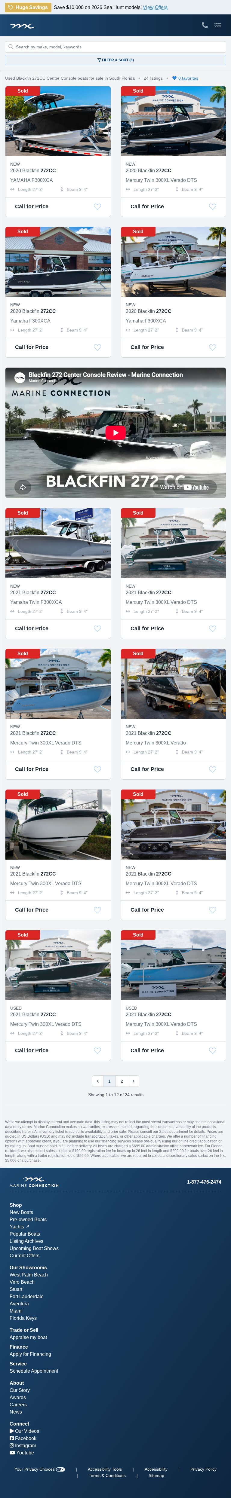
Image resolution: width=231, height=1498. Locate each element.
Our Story (20, 1390)
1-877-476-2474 (204, 1182)
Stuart (16, 1289)
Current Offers (24, 1255)
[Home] (63, 1182)
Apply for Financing (30, 1354)
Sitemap (156, 1475)
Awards (18, 1397)
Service (18, 1363)
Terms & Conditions (107, 1475)
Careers (18, 1404)
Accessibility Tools (105, 1469)
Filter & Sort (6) (117, 60)
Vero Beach (22, 1282)
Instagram (25, 1445)
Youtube (24, 1452)
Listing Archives (26, 1241)
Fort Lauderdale (27, 1296)
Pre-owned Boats (28, 1219)
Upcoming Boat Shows (34, 1248)
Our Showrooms (28, 1267)
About (17, 1383)
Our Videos (26, 1431)
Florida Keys (23, 1318)
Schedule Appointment (34, 1371)
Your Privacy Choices (35, 1469)
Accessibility (156, 1469)
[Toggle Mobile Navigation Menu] (217, 25)
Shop (16, 1205)
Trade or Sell (24, 1330)
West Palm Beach (29, 1274)
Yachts (17, 1226)
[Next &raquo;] (133, 1081)
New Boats (21, 1212)
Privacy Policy (203, 1469)
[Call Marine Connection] (205, 25)
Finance (19, 1347)
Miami (16, 1310)
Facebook (25, 1438)
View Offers (155, 8)
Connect (19, 1423)
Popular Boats (25, 1234)
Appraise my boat (28, 1337)
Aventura (19, 1303)
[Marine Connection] (22, 26)
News (16, 1411)
